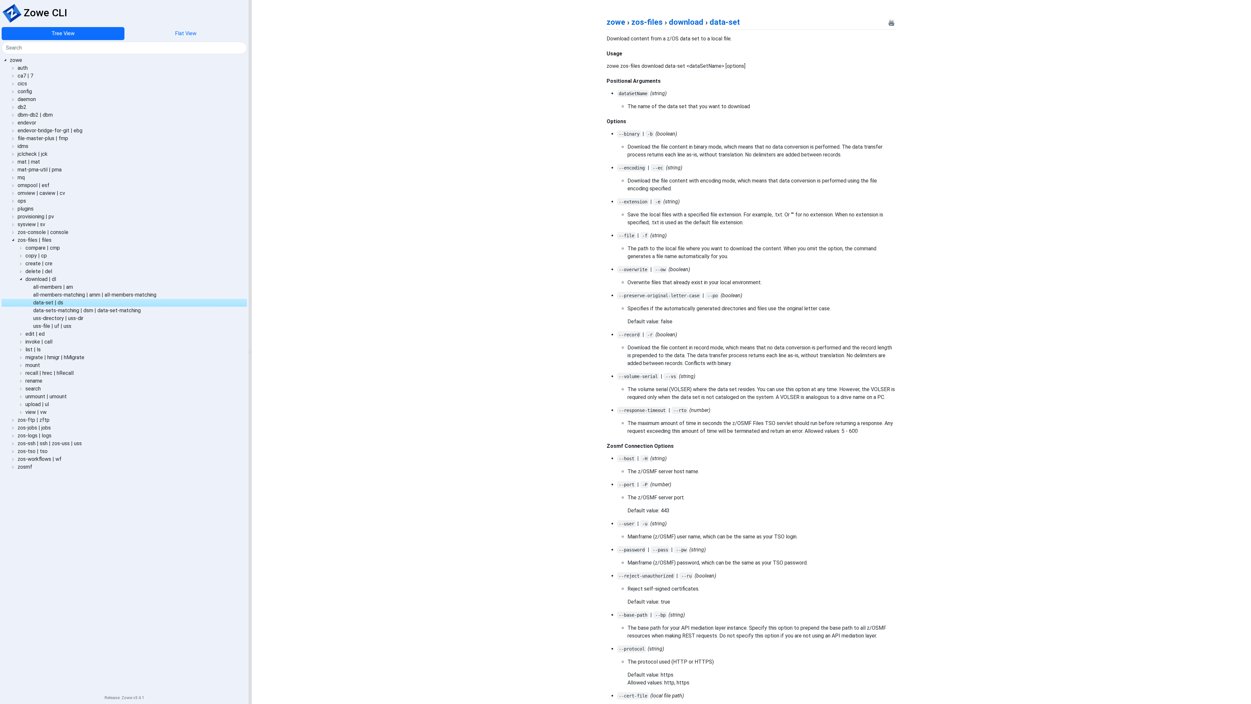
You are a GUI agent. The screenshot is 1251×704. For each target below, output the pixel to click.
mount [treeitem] (32, 365)
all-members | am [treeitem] (53, 287)
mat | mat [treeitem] (29, 162)
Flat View (185, 33)
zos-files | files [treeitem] (34, 240)
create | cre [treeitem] (38, 263)
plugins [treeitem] (26, 209)
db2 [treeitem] (22, 107)
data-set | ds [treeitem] (48, 303)
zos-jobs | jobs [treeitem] (34, 428)
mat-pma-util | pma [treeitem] (40, 170)
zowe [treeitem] (16, 60)
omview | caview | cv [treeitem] (41, 193)
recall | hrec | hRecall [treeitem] (49, 373)
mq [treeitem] (21, 177)
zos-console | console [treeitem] (43, 232)
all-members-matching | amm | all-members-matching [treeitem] (94, 295)
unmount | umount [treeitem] (46, 396)
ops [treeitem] (22, 201)
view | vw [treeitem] (36, 412)
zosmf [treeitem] (25, 467)
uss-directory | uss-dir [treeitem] (58, 318)
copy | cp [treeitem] (36, 256)
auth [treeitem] (23, 68)
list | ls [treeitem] (33, 349)
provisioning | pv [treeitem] (36, 216)
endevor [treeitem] (27, 123)
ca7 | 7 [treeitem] (25, 76)
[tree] (124, 373)
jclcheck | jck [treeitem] (33, 154)
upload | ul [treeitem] (37, 404)
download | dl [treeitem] (40, 279)
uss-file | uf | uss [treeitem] (52, 326)
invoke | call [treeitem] (38, 342)
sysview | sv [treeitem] (31, 224)
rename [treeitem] (33, 381)
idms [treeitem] (23, 146)
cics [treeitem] (22, 84)
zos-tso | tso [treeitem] (33, 451)
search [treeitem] (33, 389)
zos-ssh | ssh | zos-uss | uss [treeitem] (50, 443)
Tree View (63, 33)
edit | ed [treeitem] (35, 334)
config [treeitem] (25, 91)
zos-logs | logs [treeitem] (34, 436)
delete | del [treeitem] (38, 271)
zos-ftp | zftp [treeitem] (34, 420)
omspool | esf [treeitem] (34, 185)
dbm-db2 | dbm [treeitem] (35, 115)
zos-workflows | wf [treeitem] (40, 459)
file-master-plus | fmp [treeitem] (43, 138)
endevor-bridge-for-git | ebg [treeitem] (50, 130)
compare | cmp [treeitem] (42, 248)
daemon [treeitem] (27, 99)
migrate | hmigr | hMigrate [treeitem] (54, 357)
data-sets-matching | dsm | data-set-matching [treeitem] (87, 310)
